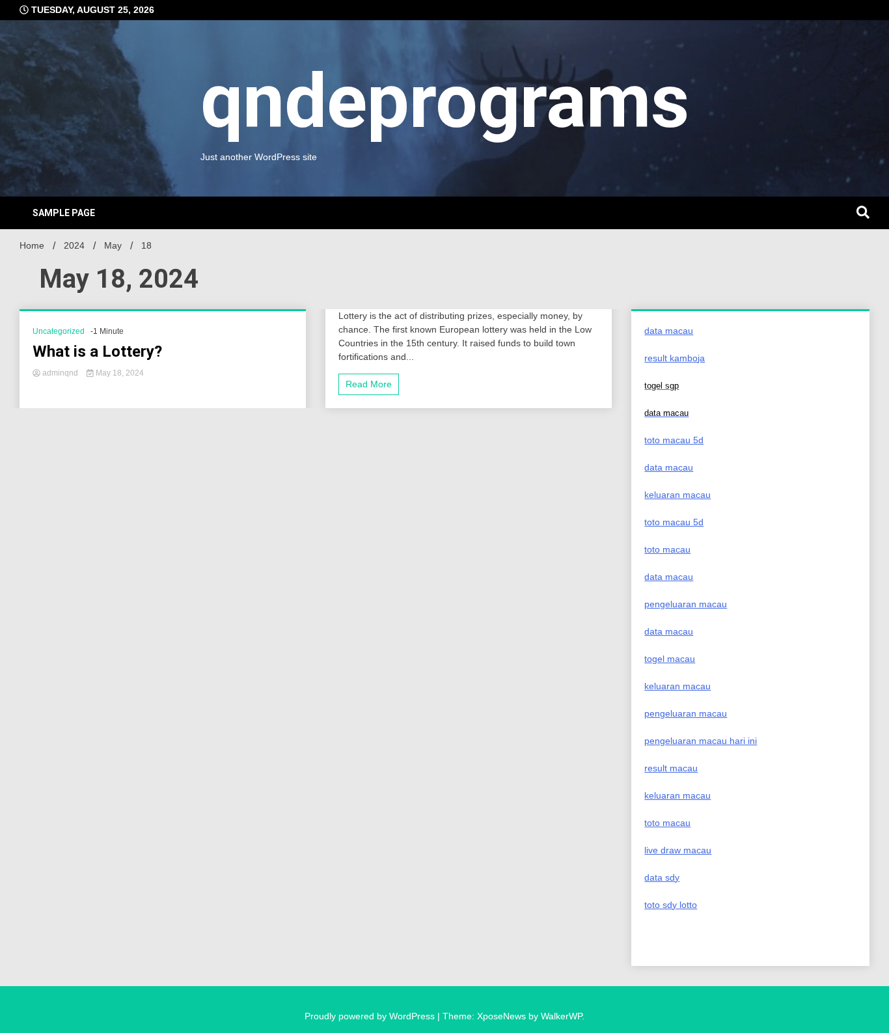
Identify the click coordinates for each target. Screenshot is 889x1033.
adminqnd (60, 373)
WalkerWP (561, 1016)
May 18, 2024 (119, 373)
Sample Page (64, 213)
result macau (671, 768)
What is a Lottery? (97, 351)
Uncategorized (59, 331)
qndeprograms (444, 101)
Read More (369, 384)
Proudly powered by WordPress (371, 1016)
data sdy (661, 877)
